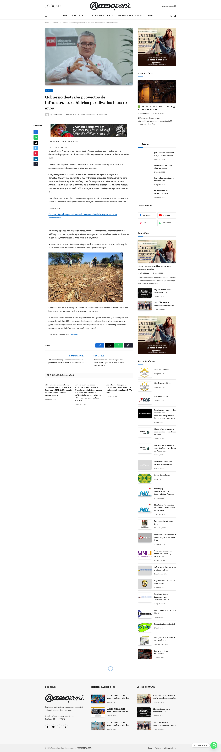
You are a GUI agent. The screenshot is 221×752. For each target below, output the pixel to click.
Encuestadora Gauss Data (163, 522)
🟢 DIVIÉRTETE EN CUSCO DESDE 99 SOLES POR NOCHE (156, 108)
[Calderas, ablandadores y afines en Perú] (145, 570)
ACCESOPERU (78, 16)
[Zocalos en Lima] (145, 373)
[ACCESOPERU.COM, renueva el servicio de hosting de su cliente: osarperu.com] (98, 725)
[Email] (36, 143)
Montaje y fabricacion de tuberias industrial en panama (164, 508)
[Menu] (46, 16)
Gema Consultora (162, 475)
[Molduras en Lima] (145, 386)
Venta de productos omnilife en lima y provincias (163, 553)
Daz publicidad (161, 397)
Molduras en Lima (162, 383)
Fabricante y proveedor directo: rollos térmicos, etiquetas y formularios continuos (165, 414)
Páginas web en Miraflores (161, 652)
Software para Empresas (131, 16)
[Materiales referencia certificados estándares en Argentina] (145, 448)
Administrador (57, 114)
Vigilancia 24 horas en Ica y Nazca (164, 582)
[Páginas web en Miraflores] (145, 654)
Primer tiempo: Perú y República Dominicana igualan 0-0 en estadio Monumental (108, 363)
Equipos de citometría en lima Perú (164, 638)
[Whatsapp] (213, 745)
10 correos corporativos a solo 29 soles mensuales (154, 267)
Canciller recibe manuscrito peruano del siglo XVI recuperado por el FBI (164, 304)
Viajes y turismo (170, 748)
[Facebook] (36, 132)
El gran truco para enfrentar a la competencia (162, 291)
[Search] (174, 16)
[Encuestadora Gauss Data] (145, 524)
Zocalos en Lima (161, 370)
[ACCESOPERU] (110, 6)
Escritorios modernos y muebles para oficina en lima (165, 537)
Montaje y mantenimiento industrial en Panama (164, 491)
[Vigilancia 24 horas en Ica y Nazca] (145, 584)
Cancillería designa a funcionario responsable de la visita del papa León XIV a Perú (119, 389)
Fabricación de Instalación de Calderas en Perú (162, 597)
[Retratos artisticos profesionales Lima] (145, 464)
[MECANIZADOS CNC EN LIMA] (145, 613)
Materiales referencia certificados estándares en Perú (165, 432)
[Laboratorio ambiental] (145, 627)
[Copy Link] (36, 164)
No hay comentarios (88, 114)
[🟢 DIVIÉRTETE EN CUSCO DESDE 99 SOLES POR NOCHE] (157, 91)
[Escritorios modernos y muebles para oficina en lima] (145, 537)
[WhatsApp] (36, 137)
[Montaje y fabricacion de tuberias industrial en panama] (145, 508)
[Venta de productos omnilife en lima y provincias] (145, 554)
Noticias (152, 16)
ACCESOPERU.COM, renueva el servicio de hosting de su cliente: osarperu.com (117, 724)
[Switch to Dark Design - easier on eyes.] (170, 16)
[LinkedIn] (36, 159)
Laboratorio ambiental (164, 624)
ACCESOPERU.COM (84, 748)
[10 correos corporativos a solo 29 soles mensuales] (157, 251)
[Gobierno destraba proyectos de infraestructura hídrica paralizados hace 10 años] (89, 56)
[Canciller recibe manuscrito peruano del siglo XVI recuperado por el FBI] (145, 305)
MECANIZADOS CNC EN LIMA (165, 611)
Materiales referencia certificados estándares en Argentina (165, 448)
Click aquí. (74, 334)
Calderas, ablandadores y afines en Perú (165, 568)
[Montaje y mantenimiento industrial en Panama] (145, 491)
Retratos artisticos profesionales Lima (163, 462)
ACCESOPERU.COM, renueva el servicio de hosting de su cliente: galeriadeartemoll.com (118, 710)
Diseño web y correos (102, 16)
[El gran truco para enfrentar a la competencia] (145, 292)
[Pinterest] (36, 153)
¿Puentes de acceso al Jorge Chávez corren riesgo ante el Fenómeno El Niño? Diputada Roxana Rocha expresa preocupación (58, 390)
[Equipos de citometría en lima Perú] (145, 640)
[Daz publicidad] (145, 399)
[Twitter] (36, 148)
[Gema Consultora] (145, 478)
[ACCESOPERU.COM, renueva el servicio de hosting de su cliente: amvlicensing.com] (98, 698)
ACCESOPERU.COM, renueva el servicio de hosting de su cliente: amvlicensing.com (117, 697)
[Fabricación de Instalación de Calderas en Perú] (145, 597)
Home (64, 16)
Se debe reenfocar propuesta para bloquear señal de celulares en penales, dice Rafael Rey (163, 192)
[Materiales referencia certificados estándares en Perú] (145, 432)
